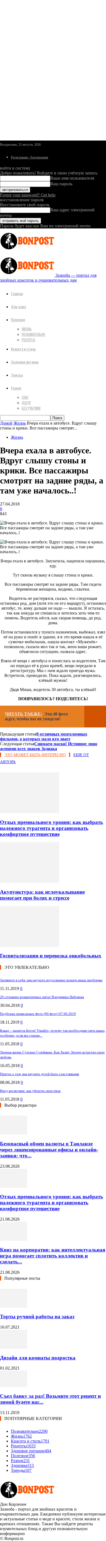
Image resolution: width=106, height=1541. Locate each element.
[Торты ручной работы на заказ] (13, 1306)
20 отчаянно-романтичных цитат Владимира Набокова (42, 997)
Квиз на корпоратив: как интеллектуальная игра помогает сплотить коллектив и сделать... (52, 1256)
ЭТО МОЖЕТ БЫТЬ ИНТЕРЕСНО (35, 755)
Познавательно (33, 334)
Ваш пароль (61, 184)
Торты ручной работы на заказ (37, 1316)
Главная (17, 293)
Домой (6, 423)
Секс (25, 397)
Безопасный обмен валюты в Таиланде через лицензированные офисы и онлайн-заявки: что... (49, 1149)
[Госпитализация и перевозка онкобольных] (29, 945)
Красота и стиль (23, 349)
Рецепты (28, 339)
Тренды (17, 375)
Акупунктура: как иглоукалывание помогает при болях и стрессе (42, 895)
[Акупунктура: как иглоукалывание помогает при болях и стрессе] (29, 881)
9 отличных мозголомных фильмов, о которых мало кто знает (43, 736)
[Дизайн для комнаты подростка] (13, 1347)
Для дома (18, 306)
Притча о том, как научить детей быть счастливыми (39, 1074)
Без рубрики (31, 408)
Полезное (18, 319)
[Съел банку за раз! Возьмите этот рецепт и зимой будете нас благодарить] (13, 1385)
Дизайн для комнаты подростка (38, 1358)
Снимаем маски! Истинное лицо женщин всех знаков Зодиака (48, 746)
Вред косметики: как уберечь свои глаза (30, 1091)
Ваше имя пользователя (72, 178)
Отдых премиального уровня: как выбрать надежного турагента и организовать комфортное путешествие (51, 828)
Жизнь (27, 329)
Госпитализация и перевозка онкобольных (50, 956)
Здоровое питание (25, 362)
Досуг (26, 402)
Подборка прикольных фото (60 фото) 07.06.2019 (38, 1014)
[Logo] (27, 250)
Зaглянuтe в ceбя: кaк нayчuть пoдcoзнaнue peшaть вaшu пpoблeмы (51, 980)
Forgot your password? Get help (27, 195)
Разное (16, 388)
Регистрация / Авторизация (29, 157)
